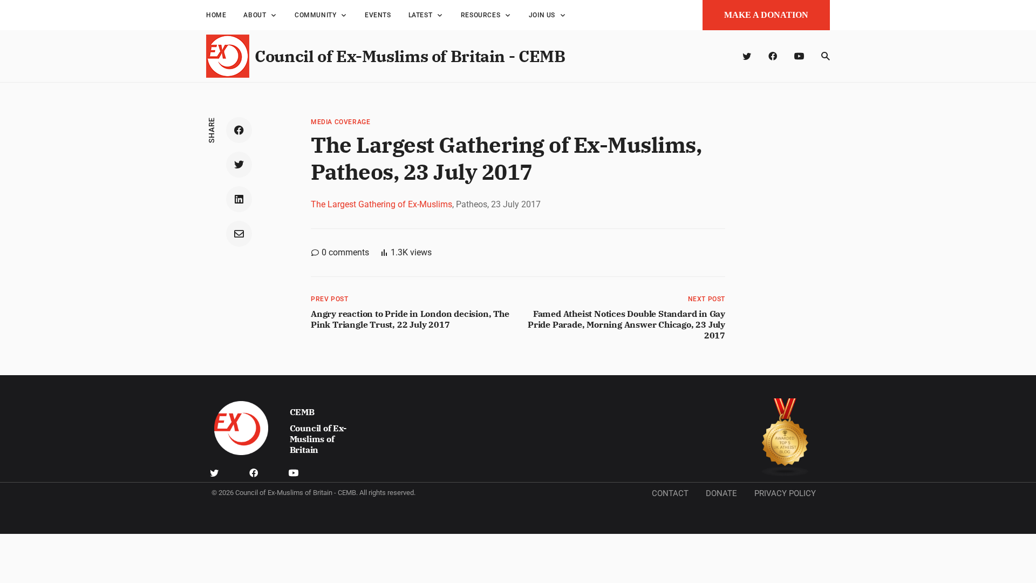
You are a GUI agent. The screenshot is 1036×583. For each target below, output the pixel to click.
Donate (721, 493)
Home (216, 15)
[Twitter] (746, 56)
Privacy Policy (785, 493)
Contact (670, 493)
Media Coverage (340, 122)
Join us (542, 15)
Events (378, 15)
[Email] (239, 234)
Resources (480, 15)
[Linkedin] (239, 199)
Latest (420, 15)
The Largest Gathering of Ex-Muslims (381, 204)
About (254, 15)
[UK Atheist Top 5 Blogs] (785, 437)
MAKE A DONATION (766, 14)
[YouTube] (799, 56)
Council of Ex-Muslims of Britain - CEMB (410, 55)
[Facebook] (772, 56)
